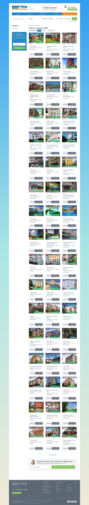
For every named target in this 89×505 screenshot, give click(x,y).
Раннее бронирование (47, 486)
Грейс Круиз (66, 366)
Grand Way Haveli (51, 94)
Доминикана (58, 489)
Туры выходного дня (47, 491)
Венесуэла (70, 490)
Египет (57, 486)
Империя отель (50, 218)
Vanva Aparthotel (34, 71)
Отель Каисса (33, 46)
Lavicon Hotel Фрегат (68, 415)
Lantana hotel (33, 440)
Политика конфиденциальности (18, 501)
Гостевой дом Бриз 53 (68, 195)
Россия (57, 491)
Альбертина (66, 390)
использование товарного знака (48, 502)
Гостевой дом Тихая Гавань (51, 46)
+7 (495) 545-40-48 (20, 490)
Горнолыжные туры (46, 492)
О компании (53, 9)
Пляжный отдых (46, 489)
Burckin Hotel (50, 170)
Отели (29, 14)
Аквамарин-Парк (34, 242)
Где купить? (46, 9)
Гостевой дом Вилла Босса (68, 46)
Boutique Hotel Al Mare (52, 415)
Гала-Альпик (50, 341)
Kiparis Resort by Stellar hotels (52, 317)
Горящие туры (43, 14)
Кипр (69, 484)
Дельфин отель (34, 218)
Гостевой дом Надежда (35, 390)
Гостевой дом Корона (68, 218)
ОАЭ (57, 487)
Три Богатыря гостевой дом (35, 145)
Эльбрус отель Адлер (68, 292)
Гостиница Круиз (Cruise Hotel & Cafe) (69, 440)
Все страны (14, 28)
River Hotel (32, 267)
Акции (56, 14)
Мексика (69, 489)
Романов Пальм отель (52, 145)
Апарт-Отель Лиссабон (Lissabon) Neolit (52, 243)
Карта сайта (14, 495)
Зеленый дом (50, 71)
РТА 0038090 (22, 502)
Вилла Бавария (50, 121)
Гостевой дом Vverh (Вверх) (35, 342)
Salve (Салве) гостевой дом (52, 390)
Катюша (32, 316)
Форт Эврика (66, 341)
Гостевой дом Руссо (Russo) (68, 268)
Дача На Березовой (35, 121)
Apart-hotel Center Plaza (69, 145)
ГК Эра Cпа (49, 440)
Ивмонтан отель (67, 316)
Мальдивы (70, 487)
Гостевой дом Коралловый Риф (34, 415)
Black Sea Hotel (66, 71)
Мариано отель (34, 292)
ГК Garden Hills (50, 292)
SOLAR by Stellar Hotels (52, 366)
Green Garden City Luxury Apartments (69, 243)
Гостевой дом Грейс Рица (36, 366)
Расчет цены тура (70, 14)
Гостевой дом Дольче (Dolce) (68, 170)
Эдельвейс (49, 195)
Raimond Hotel (50, 267)
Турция (57, 484)
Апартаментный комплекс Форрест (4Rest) (34, 96)
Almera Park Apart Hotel (69, 121)
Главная (30, 25)
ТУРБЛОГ (75, 482)
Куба (69, 486)
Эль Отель (65, 94)
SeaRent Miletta (34, 195)
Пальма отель (33, 170)
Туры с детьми (46, 484)
